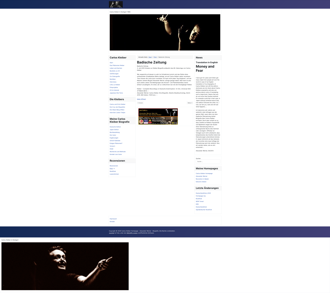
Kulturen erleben (201, 182)
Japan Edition (114, 129)
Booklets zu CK (115, 71)
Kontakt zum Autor (116, 154)
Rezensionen (114, 166)
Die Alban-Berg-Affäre (117, 110)
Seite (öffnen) (141, 99)
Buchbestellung (115, 132)
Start (111, 62)
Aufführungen (114, 73)
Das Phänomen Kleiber (117, 65)
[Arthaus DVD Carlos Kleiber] (158, 120)
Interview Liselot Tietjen (117, 112)
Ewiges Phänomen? (116, 143)
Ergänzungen (114, 138)
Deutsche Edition (115, 127)
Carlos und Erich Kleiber (117, 104)
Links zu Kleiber (115, 85)
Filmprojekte (114, 87)
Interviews (113, 82)
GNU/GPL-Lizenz (132, 233)
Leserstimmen (114, 174)
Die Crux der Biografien (117, 107)
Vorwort (112, 146)
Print (111, 168)
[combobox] (208, 161)
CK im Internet (114, 90)
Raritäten (113, 79)
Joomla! (111, 233)
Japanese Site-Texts (116, 93)
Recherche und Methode (118, 151)
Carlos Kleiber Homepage (204, 173)
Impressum (113, 219)
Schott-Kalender (115, 140)
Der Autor (113, 135)
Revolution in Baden (202, 179)
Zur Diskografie (115, 76)
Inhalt (111, 149)
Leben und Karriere (116, 68)
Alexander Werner (201, 176)
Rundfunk (113, 171)
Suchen (198, 158)
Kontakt (112, 221)
